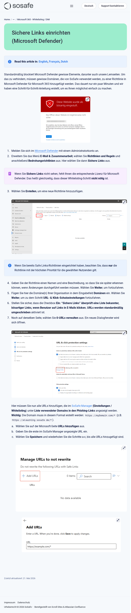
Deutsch (88, 5)
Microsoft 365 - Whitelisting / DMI (33, 19)
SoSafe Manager (82, 405)
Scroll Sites (57, 607)
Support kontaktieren (112, 5)
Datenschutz (24, 602)
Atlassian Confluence (75, 607)
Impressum (9, 602)
